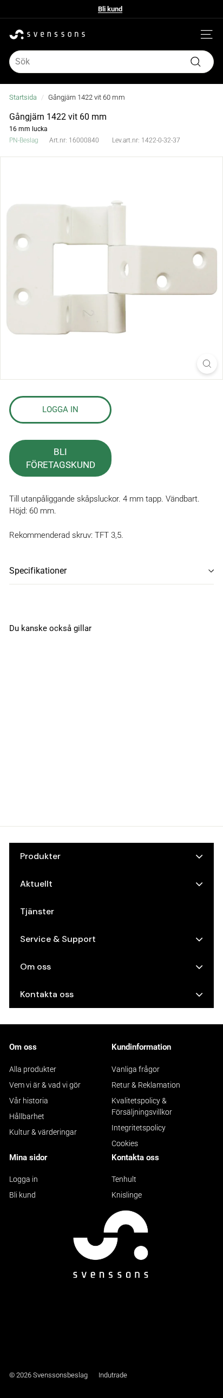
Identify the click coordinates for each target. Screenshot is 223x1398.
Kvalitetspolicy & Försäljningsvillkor (142, 1106)
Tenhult (124, 1179)
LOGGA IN (60, 409)
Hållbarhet (26, 1116)
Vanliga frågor (136, 1069)
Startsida (23, 97)
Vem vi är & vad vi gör (45, 1085)
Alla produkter (32, 1069)
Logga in (23, 1179)
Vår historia (28, 1100)
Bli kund (110, 12)
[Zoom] (207, 364)
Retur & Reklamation (146, 1085)
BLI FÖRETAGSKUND (60, 458)
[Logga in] (190, 34)
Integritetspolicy (139, 1127)
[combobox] (111, 61)
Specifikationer (38, 570)
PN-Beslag (23, 140)
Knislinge (127, 1195)
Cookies (125, 1143)
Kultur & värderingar (43, 1132)
